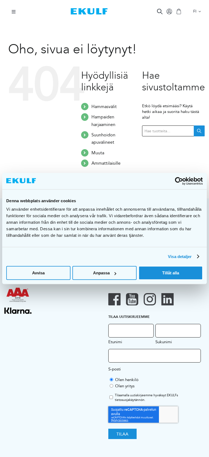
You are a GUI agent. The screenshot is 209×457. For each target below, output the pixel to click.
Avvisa (38, 273)
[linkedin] (167, 299)
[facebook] (114, 299)
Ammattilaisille (106, 163)
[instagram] (150, 299)
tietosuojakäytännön (130, 399)
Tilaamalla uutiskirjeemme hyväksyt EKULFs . (146, 397)
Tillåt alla (170, 273)
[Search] (159, 11)
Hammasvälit (104, 106)
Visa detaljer (180, 256)
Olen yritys (124, 386)
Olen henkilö (127, 379)
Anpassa (101, 273)
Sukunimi (163, 342)
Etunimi (115, 342)
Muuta (97, 152)
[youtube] (132, 299)
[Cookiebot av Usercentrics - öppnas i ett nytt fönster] (179, 181)
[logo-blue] (89, 10)
